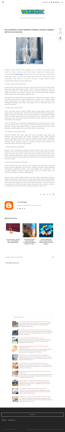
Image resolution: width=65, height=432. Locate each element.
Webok (14, 429)
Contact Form (11, 420)
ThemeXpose (37, 429)
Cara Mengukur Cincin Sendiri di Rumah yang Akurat (33, 363)
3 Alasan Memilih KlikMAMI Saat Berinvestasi (31, 338)
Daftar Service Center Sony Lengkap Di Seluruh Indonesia (35, 330)
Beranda (4, 420)
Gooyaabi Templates (56, 429)
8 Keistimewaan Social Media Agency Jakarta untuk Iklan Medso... (46, 241)
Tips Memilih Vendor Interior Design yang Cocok (32, 388)
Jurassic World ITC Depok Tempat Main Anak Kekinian (34, 380)
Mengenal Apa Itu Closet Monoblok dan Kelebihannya (34, 355)
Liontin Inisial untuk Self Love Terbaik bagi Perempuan (13, 241)
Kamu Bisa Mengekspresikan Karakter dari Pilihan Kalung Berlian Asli (34, 372)
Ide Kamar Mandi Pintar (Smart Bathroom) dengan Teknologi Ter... (29, 241)
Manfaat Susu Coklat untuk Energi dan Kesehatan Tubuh (35, 396)
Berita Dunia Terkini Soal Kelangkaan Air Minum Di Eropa (34, 321)
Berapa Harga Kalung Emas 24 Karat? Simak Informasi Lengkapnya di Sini (33, 346)
